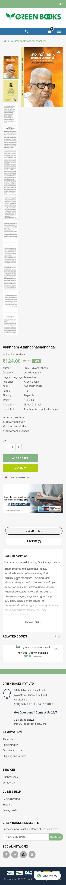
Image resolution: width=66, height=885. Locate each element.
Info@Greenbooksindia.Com (30, 723)
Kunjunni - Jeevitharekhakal (33, 652)
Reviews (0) (34, 541)
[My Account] (61, 4)
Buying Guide (10, 810)
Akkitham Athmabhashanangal (28, 41)
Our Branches (10, 777)
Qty (5, 440)
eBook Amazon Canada (16, 431)
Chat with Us (50, 875)
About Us (8, 739)
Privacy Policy (10, 744)
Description (34, 530)
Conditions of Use (12, 750)
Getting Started (11, 799)
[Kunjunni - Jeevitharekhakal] (33, 647)
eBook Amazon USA (14, 421)
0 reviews (20, 354)
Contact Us (9, 782)
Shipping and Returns (14, 756)
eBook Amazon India (14, 426)
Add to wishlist (19, 477)
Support (7, 804)
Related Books (15, 636)
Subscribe (56, 837)
